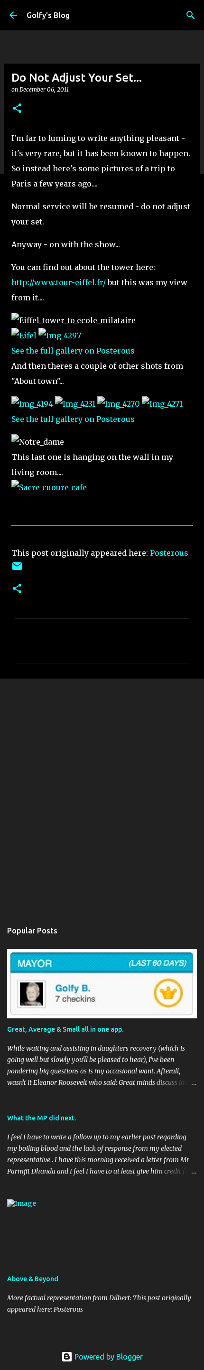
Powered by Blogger (108, 1356)
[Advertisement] (102, 795)
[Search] (190, 15)
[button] (17, 109)
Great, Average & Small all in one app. (65, 1029)
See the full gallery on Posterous (73, 350)
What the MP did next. (41, 1118)
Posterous (169, 553)
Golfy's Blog (48, 15)
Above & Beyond (32, 1279)
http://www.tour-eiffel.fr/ (58, 282)
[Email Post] (17, 570)
